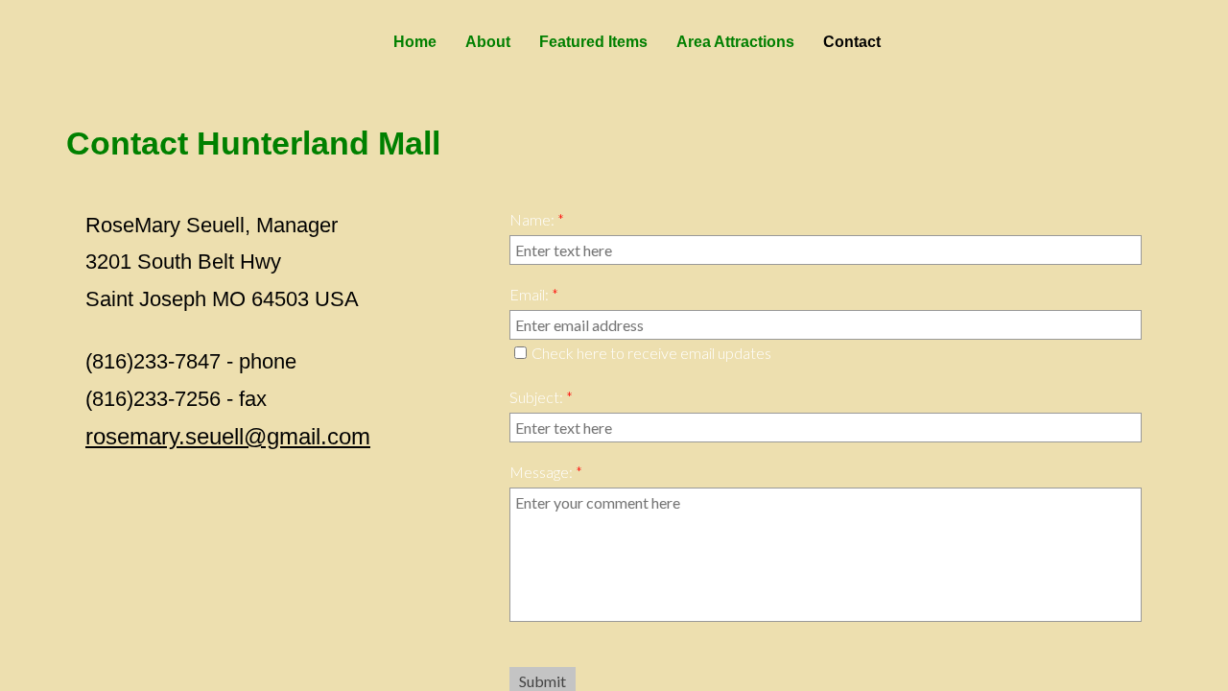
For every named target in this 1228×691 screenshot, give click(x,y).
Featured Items (593, 42)
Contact (852, 42)
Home (415, 42)
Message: (545, 472)
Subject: (541, 397)
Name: (536, 219)
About (487, 42)
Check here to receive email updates (651, 353)
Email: (533, 294)
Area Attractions (735, 42)
